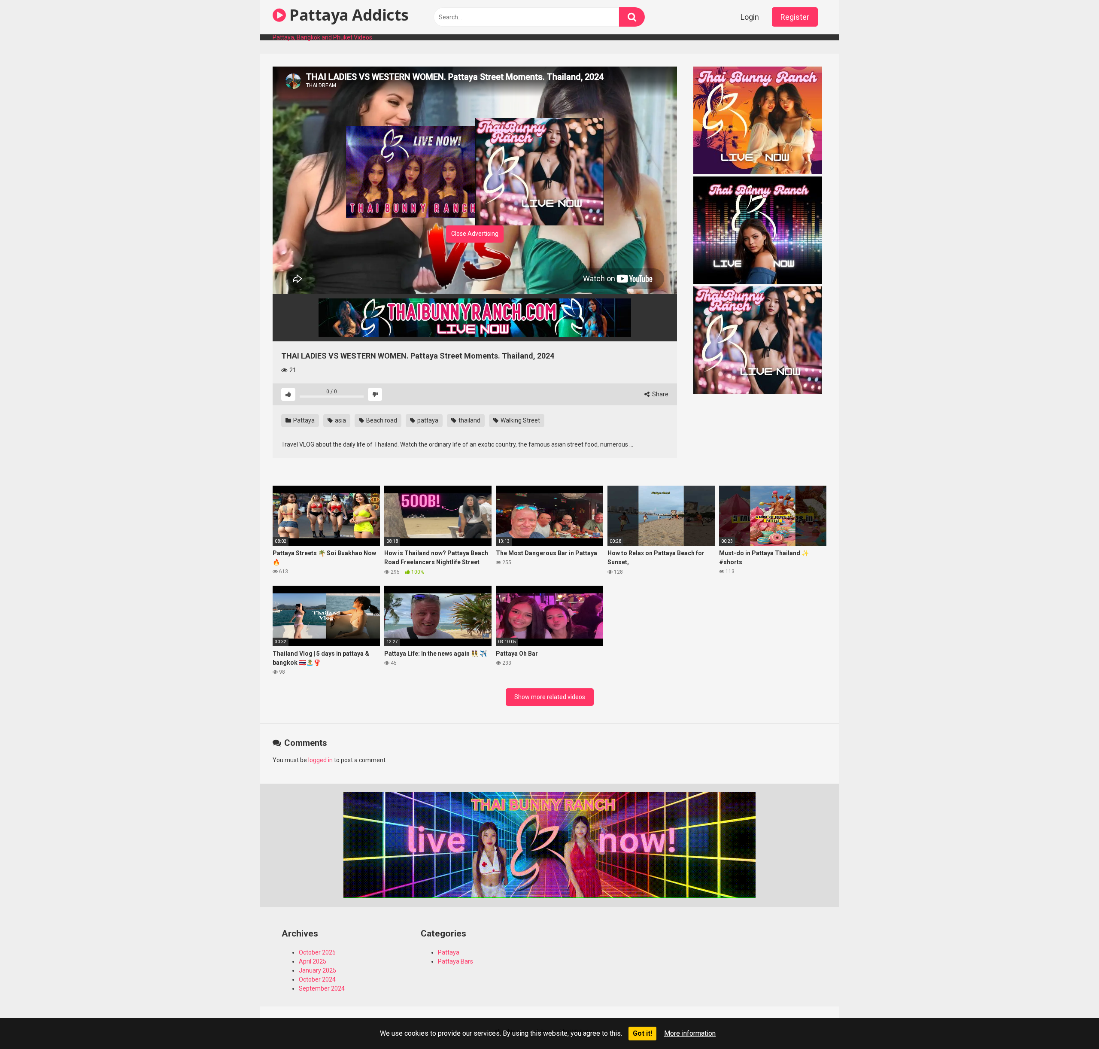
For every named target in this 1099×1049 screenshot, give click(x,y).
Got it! (642, 1033)
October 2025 (317, 952)
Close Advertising (474, 233)
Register (794, 16)
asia (340, 420)
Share (659, 394)
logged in (320, 760)
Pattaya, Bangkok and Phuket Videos (322, 37)
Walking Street (519, 420)
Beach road (381, 420)
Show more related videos (549, 696)
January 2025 (317, 970)
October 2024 (317, 979)
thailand (468, 420)
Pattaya (303, 420)
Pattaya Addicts (347, 14)
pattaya (427, 420)
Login (750, 16)
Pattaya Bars (455, 961)
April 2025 (312, 961)
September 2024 (322, 988)
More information (690, 1033)
